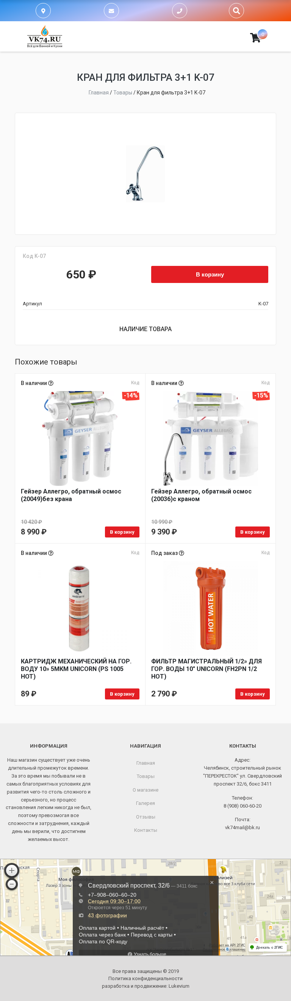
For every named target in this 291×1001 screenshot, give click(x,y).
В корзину (210, 274)
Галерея (145, 803)
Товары (146, 776)
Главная (145, 763)
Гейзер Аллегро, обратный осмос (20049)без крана (71, 495)
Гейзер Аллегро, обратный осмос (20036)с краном (201, 495)
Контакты (145, 830)
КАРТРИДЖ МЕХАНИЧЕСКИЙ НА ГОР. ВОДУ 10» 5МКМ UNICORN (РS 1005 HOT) (76, 669)
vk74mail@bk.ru (242, 827)
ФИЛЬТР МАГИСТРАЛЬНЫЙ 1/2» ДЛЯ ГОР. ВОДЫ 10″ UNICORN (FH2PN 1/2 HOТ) (206, 669)
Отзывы (145, 817)
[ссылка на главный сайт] (44, 36)
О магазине (145, 790)
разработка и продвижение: (145, 986)
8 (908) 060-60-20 (242, 806)
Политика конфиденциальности (145, 978)
